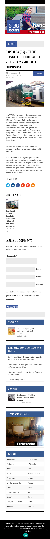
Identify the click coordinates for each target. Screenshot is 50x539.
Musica (30, 483)
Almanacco (11, 459)
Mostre (30, 478)
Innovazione (32, 459)
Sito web (39, 284)
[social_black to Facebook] (18, 186)
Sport (30, 497)
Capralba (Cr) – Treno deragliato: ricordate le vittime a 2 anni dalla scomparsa (11, 218)
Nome (39, 269)
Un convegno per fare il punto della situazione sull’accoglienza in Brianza (25, 365)
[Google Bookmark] (28, 186)
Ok (25, 535)
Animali (9, 468)
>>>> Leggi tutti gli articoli (15, 379)
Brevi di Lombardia (14, 483)
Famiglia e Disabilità (14, 501)
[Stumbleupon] (23, 186)
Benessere (11, 478)
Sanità (30, 487)
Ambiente (10, 464)
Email (39, 276)
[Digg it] (13, 186)
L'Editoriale (32, 464)
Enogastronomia (13, 492)
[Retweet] (8, 186)
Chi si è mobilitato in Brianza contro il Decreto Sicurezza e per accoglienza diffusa (25, 358)
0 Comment (38, 73)
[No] (47, 529)
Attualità (10, 473)
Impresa (10, 506)
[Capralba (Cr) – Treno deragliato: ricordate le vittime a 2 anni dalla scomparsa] (25, 106)
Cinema (9, 487)
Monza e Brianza (34, 473)
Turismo (30, 506)
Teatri (30, 501)
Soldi (29, 492)
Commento (12, 256)
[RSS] (33, 186)
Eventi (9, 497)
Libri (29, 468)
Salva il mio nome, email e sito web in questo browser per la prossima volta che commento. (23, 296)
